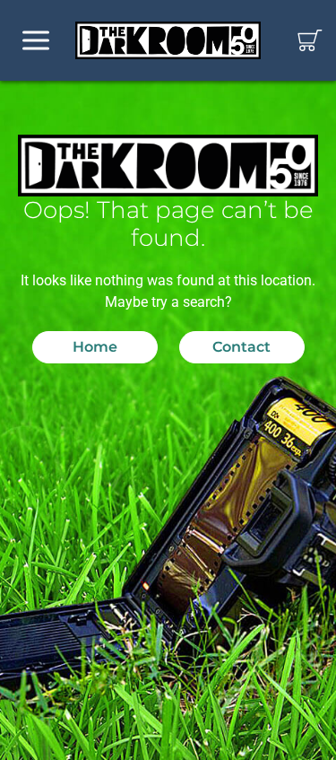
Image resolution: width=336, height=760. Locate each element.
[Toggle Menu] (35, 41)
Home (95, 346)
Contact (241, 346)
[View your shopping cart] (310, 41)
